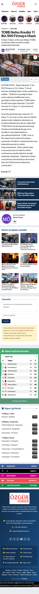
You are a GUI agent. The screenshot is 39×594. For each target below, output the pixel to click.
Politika (22, 11)
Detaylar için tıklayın (19, 401)
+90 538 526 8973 (21, 527)
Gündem (5, 11)
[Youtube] (21, 539)
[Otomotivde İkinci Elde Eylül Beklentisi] (10, 238)
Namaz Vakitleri (11, 552)
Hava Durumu (27, 548)
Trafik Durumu (27, 552)
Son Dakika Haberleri (12, 562)
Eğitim (29, 572)
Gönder (6, 321)
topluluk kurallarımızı (20, 328)
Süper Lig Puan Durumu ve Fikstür (9, 558)
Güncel (14, 11)
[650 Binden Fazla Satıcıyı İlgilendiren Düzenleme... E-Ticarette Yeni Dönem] (28, 238)
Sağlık (24, 572)
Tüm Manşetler (27, 556)
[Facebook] (10, 539)
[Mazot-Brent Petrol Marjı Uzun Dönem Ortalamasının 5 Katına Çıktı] (10, 258)
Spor (29, 11)
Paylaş (6, 79)
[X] (14, 539)
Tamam (35, 586)
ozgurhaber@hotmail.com (20, 531)
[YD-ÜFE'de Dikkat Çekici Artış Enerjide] (28, 258)
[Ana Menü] (2, 4)
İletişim (35, 574)
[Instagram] (17, 539)
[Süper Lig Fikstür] (36, 408)
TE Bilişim (24, 579)
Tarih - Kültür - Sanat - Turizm (11, 572)
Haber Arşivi (27, 562)
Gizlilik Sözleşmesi (26, 574)
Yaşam (34, 572)
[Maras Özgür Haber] (18, 4)
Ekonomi (13, 28)
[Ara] (36, 4)
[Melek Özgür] (6, 219)
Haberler (4, 28)
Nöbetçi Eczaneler (12, 548)
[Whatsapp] (25, 539)
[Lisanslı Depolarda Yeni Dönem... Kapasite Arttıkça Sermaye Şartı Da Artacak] (28, 278)
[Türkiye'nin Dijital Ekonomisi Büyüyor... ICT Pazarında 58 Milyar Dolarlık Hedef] (10, 278)
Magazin (4, 574)
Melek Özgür (18, 217)
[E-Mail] (14, 221)
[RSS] (28, 539)
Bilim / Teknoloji (14, 574)
